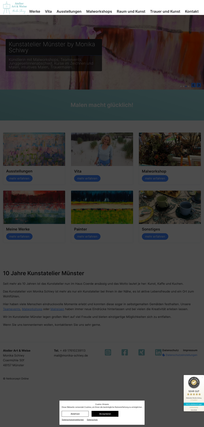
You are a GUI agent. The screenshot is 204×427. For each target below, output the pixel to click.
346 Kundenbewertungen (194, 404)
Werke (34, 11)
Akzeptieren (105, 414)
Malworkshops (99, 11)
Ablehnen (75, 414)
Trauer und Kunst (165, 11)
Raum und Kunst (131, 11)
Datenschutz (92, 419)
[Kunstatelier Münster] (15, 7)
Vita (48, 11)
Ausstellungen (69, 11)
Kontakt (192, 11)
